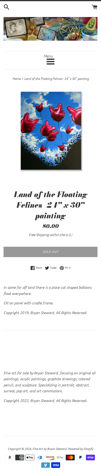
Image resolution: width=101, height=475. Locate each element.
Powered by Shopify (80, 449)
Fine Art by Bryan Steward (49, 449)
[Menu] (50, 62)
